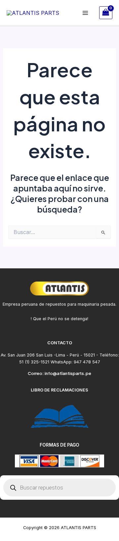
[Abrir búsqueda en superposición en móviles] (59, 487)
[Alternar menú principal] (85, 13)
